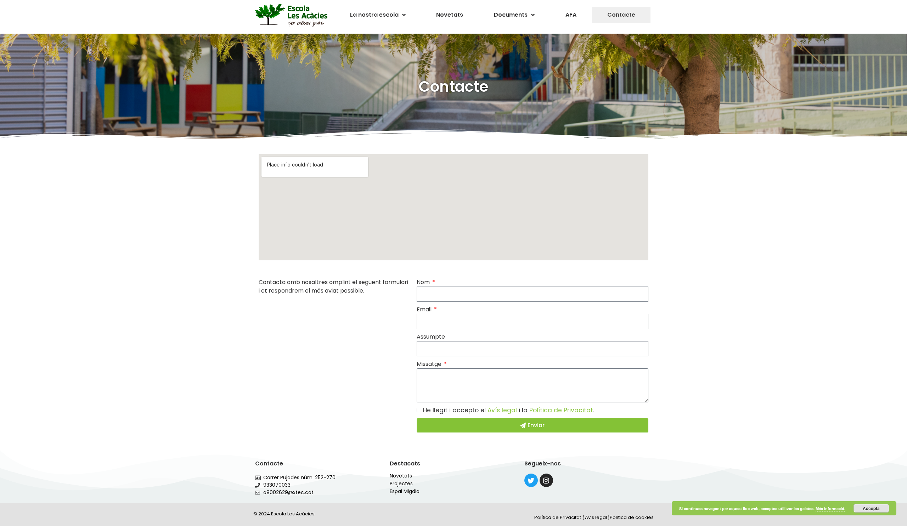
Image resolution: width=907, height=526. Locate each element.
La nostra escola (374, 15)
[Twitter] (531, 480)
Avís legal (502, 410)
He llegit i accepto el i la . (508, 410)
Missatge (430, 364)
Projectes (401, 483)
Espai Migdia (404, 491)
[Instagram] (546, 480)
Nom (424, 282)
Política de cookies (632, 517)
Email (425, 309)
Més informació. (830, 508)
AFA (570, 15)
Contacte (621, 15)
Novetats (449, 15)
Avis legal (596, 517)
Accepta (871, 508)
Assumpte (431, 337)
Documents (511, 15)
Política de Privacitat (561, 410)
